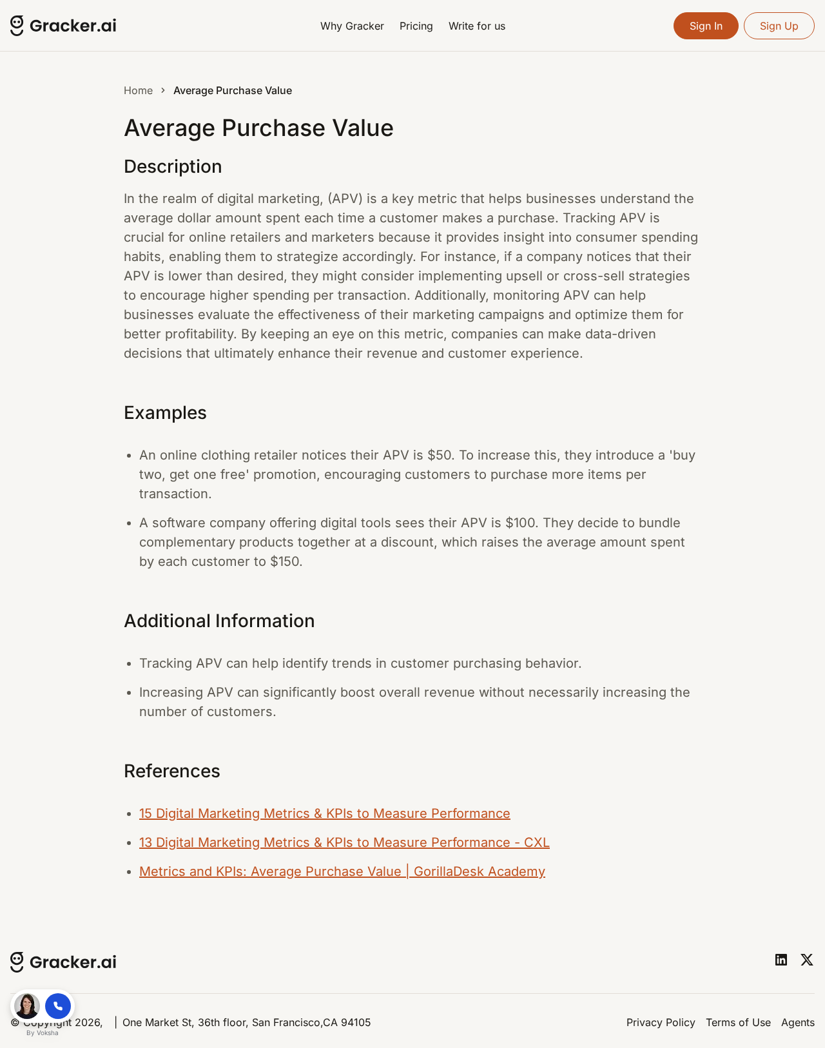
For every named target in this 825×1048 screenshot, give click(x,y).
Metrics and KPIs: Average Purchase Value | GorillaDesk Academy (342, 871)
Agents (798, 1022)
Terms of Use (738, 1022)
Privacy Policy (660, 1022)
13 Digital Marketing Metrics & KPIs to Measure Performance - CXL (344, 842)
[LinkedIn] (781, 959)
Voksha (48, 1032)
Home (138, 90)
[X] (807, 959)
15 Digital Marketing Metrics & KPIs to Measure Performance (324, 813)
